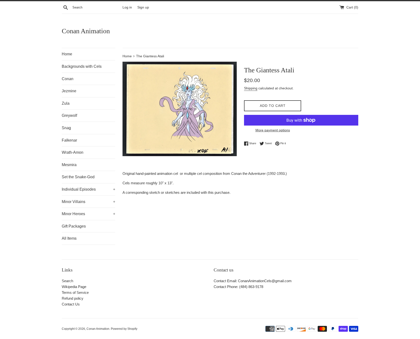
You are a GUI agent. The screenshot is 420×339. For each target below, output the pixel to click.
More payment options (272, 130)
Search (67, 281)
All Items (69, 238)
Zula (66, 103)
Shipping (250, 88)
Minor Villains (88, 202)
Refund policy (72, 298)
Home (67, 54)
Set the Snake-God (78, 177)
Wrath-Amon (72, 152)
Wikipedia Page (74, 287)
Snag (66, 128)
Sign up (143, 7)
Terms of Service (75, 292)
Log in (127, 7)
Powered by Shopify (124, 329)
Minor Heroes (88, 214)
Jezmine (69, 91)
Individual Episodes (88, 189)
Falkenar (69, 140)
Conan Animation (86, 31)
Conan (67, 79)
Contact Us (71, 304)
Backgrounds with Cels (82, 66)
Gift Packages (74, 226)
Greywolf (69, 115)
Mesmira (69, 165)
